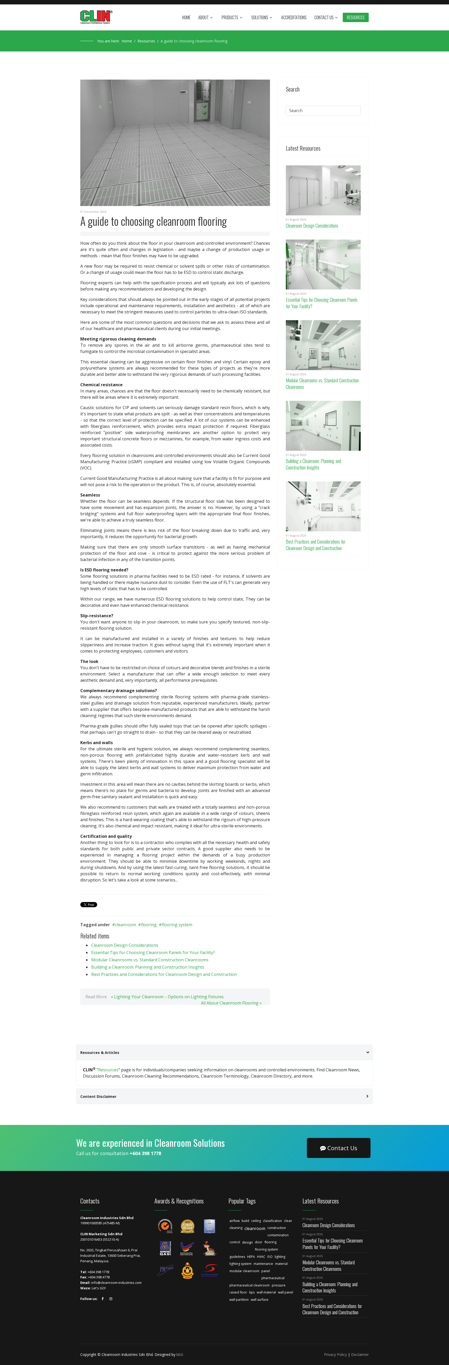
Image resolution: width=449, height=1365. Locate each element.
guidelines (237, 1256)
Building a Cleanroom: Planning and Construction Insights (147, 967)
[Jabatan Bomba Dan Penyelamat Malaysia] (187, 1270)
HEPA (251, 1256)
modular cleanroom (244, 1271)
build (245, 1221)
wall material (266, 1292)
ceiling (256, 1221)
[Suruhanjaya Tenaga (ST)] (209, 1270)
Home (186, 17)
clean (288, 1221)
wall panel (285, 1292)
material (281, 1263)
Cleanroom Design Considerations (124, 945)
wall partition (239, 1299)
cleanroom (125, 925)
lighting (280, 1256)
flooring (149, 925)
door (258, 1242)
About (203, 17)
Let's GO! (99, 1288)
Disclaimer (360, 1354)
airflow (234, 1221)
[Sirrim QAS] (165, 1248)
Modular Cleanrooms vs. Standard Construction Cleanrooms (149, 960)
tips (252, 1292)
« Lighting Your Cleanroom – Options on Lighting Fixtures (167, 997)
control (234, 1242)
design (247, 1242)
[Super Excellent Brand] (209, 1226)
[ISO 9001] (165, 1226)
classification (272, 1221)
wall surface (259, 1299)
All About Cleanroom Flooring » (231, 1003)
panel (265, 1271)
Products (230, 17)
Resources (356, 17)
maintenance (263, 1263)
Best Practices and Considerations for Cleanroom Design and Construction (164, 974)
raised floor (238, 1292)
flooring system (177, 925)
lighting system (240, 1263)
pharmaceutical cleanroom (249, 1285)
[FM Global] (165, 1270)
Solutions (259, 17)
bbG (179, 1354)
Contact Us (324, 17)
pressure (279, 1285)
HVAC (261, 1256)
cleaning (235, 1228)
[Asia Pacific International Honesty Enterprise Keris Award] (209, 1248)
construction (276, 1228)
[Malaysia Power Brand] (187, 1226)
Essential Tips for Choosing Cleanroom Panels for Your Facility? (153, 952)
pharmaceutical (273, 1278)
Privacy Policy (335, 1354)
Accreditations (294, 17)
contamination (278, 1235)
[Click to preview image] (175, 143)
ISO (270, 1256)
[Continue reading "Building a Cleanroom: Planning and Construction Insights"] (323, 425)
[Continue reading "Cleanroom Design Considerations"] (323, 190)
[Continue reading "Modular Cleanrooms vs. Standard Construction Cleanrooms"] (323, 345)
